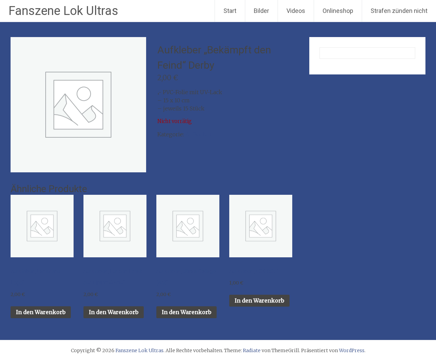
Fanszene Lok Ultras (63, 11)
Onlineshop (338, 10)
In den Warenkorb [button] (40, 312)
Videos (295, 10)
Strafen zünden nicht (399, 10)
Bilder (261, 10)
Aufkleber (198, 134)
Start (229, 10)
